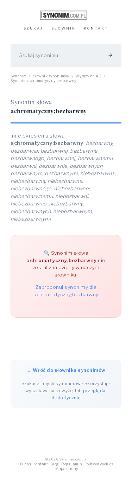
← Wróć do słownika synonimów (66, 370)
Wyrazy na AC (88, 76)
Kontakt (40, 464)
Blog (54, 464)
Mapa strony (66, 468)
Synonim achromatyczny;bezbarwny (43, 80)
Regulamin (71, 464)
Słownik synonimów (51, 76)
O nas (25, 464)
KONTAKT (96, 28)
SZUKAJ (33, 28)
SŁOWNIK (63, 28)
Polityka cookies (98, 464)
